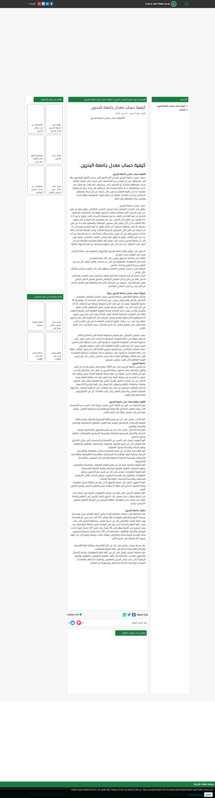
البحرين (117, 99)
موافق (208, 794)
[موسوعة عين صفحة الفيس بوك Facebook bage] (51, 4)
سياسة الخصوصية (196, 794)
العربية (32, 3)
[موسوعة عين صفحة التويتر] (43, 4)
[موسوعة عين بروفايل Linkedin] (47, 4)
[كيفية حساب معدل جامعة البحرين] (134, 614)
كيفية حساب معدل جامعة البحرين (98, 99)
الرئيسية (142, 99)
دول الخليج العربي (129, 99)
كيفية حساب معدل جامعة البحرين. (170, 106)
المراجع (182, 109)
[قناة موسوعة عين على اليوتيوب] (39, 4)
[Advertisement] (107, 29)
